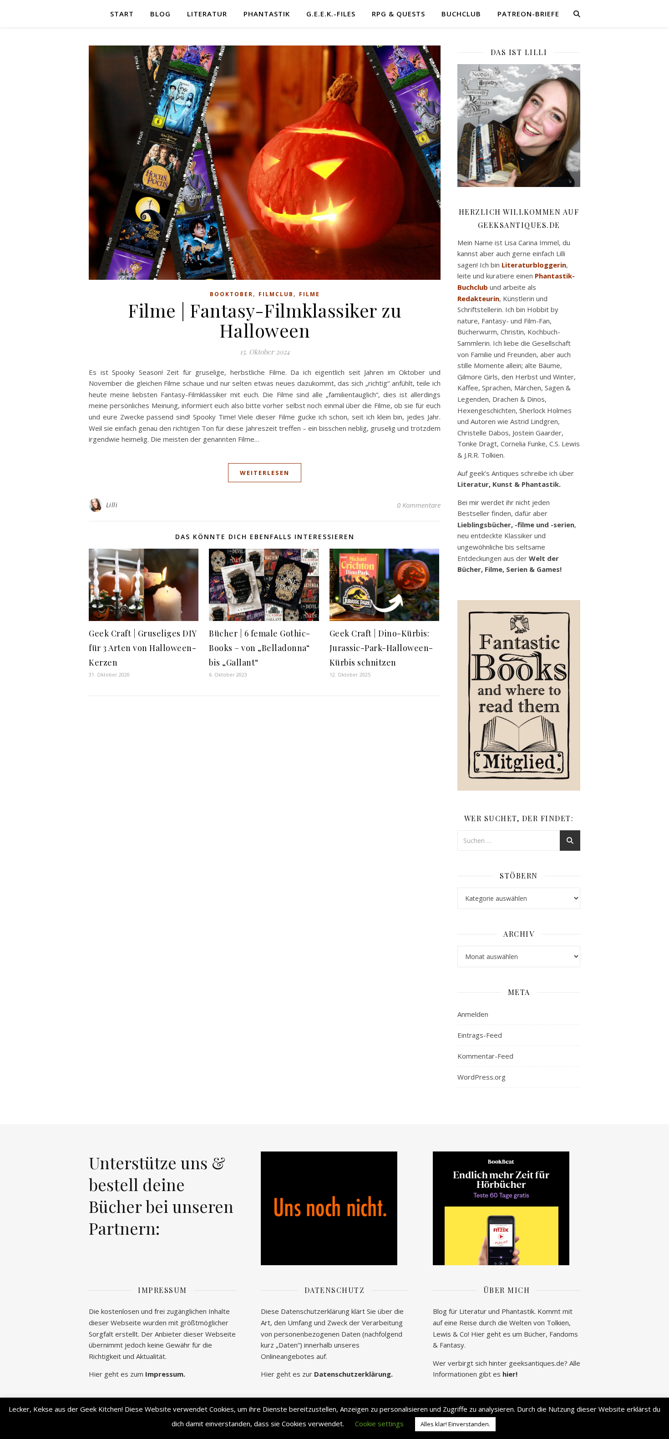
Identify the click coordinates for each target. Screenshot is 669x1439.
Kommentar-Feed (485, 1055)
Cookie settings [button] (379, 1423)
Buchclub (461, 13)
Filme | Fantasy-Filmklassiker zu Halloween (264, 320)
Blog (160, 13)
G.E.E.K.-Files (330, 13)
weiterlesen (264, 473)
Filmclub (276, 294)
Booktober (231, 294)
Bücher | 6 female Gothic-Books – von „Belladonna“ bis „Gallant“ (259, 648)
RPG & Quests (398, 13)
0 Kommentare (419, 505)
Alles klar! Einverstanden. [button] (455, 1424)
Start (122, 13)
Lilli (112, 504)
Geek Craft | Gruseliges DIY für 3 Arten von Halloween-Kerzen (143, 648)
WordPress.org (481, 1076)
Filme (309, 294)
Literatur (207, 13)
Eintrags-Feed (479, 1035)
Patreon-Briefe (528, 13)
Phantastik (266, 13)
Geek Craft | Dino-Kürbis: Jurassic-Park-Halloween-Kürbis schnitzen (381, 648)
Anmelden (472, 1014)
